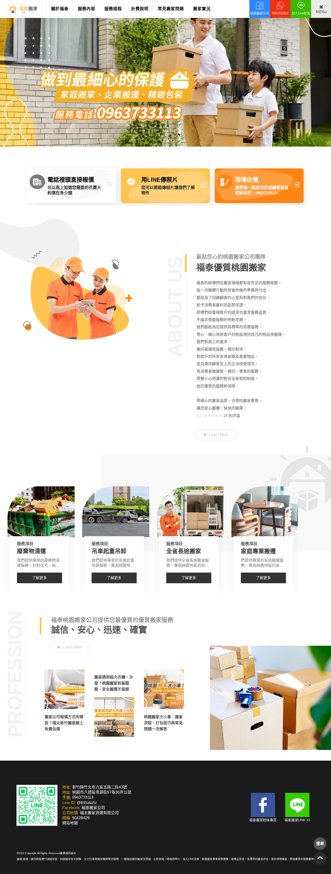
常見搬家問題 (171, 9)
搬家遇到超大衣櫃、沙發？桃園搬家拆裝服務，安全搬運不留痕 (113, 683)
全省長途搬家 (109, 551)
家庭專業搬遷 (183, 551)
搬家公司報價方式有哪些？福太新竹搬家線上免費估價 (64, 723)
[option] (165, 73)
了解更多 (39, 578)
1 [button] (158, 140)
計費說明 (140, 9)
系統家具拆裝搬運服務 (270, 551)
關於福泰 (60, 9)
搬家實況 (202, 9)
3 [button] (172, 140)
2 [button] (165, 140)
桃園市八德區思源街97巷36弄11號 (101, 792)
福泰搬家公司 (93, 808)
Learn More (219, 435)
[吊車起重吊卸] (41, 511)
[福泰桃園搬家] (22, 9)
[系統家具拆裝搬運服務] (265, 511)
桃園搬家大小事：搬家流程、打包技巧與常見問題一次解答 (163, 723)
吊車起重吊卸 (34, 551)
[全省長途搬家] (115, 511)
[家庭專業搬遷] (190, 511)
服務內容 (86, 9)
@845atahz (87, 803)
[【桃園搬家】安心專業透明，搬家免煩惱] (165, 73)
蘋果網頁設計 (68, 853)
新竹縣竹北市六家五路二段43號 (99, 787)
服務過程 (113, 9)
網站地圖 (70, 823)
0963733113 (83, 797)
